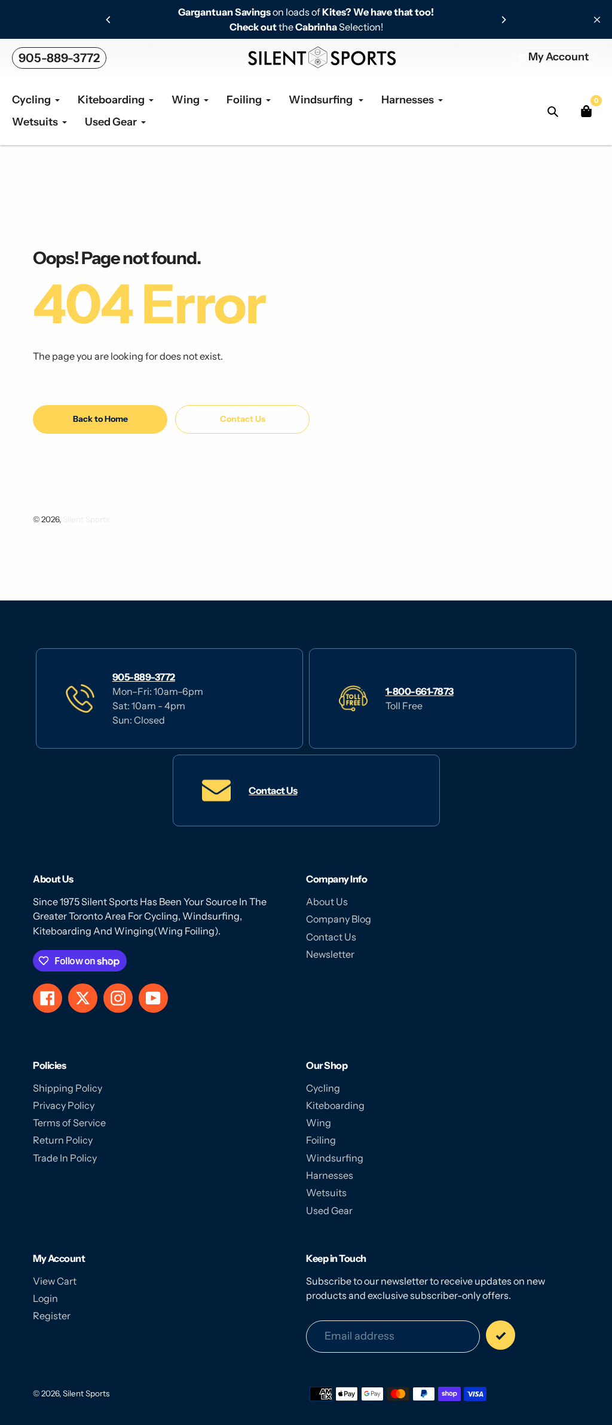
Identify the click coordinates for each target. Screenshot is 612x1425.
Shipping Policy (67, 1088)
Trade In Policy (65, 1158)
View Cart (54, 1281)
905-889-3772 (59, 58)
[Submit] (500, 1335)
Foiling (321, 1140)
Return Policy (63, 1140)
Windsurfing (334, 1158)
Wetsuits (326, 1193)
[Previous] (109, 20)
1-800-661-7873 (419, 691)
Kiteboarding (335, 1105)
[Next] (503, 20)
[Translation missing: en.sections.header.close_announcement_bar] (597, 20)
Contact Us (273, 790)
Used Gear (329, 1210)
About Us (327, 902)
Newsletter (330, 954)
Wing (318, 1123)
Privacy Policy (63, 1105)
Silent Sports (86, 519)
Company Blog (338, 919)
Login (45, 1298)
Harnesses (329, 1175)
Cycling (323, 1088)
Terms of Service (69, 1123)
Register (52, 1316)
